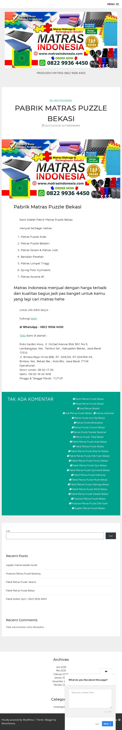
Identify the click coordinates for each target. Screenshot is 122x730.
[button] (113, 4)
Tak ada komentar (30, 399)
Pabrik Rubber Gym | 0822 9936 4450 (26, 599)
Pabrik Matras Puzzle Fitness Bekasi (89, 460)
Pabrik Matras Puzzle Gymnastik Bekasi (89, 470)
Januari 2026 (61, 677)
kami (34, 318)
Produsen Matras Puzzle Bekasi (90, 498)
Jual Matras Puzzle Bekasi (78, 413)
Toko (23, 335)
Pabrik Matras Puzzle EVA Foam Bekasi (89, 456)
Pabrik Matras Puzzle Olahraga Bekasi (89, 484)
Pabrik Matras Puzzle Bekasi (89, 446)
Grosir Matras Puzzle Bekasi (89, 399)
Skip (97, 723)
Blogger (49, 719)
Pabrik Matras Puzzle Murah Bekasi (89, 479)
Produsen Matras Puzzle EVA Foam (89, 503)
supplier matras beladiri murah (21, 565)
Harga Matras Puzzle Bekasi (89, 403)
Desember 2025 (61, 681)
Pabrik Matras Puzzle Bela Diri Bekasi (89, 451)
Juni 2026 (61, 667)
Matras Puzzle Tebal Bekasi (89, 437)
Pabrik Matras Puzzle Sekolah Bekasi (89, 494)
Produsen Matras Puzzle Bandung (23, 573)
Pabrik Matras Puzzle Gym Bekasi (89, 465)
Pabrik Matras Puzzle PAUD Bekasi (89, 489)
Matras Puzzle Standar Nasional (89, 432)
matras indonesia (105, 413)
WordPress (28, 719)
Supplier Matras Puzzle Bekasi (89, 508)
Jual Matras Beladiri (90, 408)
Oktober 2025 (61, 684)
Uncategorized (63, 100)
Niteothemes (8, 723)
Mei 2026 (61, 670)
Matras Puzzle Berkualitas (89, 422)
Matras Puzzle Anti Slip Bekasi (89, 418)
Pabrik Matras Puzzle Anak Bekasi (89, 441)
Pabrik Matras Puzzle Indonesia (89, 475)
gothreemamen (71, 125)
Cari (8, 531)
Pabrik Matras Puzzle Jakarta (21, 582)
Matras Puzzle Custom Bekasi (89, 427)
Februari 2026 (61, 674)
